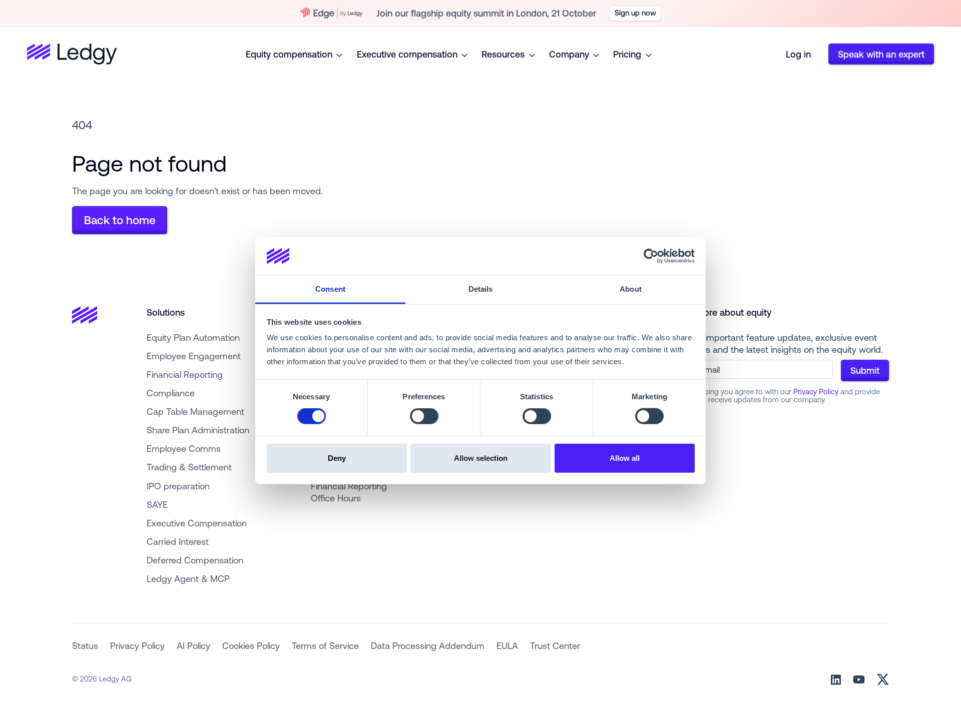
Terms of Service (325, 645)
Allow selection (481, 457)
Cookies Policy (251, 645)
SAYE (157, 504)
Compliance (171, 393)
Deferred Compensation (195, 560)
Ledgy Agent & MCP (188, 578)
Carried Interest (178, 541)
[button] (295, 54)
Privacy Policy (815, 391)
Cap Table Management (195, 411)
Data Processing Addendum (428, 645)
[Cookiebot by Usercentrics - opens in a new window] (651, 256)
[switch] (424, 416)
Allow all (625, 457)
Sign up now (635, 13)
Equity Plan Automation (193, 337)
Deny (337, 457)
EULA (507, 645)
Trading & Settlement (189, 467)
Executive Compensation (197, 523)
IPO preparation (178, 486)
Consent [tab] (330, 289)
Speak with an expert (881, 54)
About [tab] (631, 289)
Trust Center (555, 645)
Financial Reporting (185, 374)
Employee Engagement (194, 356)
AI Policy (193, 645)
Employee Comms (184, 448)
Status (85, 645)
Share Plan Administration (198, 430)
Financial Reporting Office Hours (349, 492)
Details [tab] (480, 289)
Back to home (120, 220)
